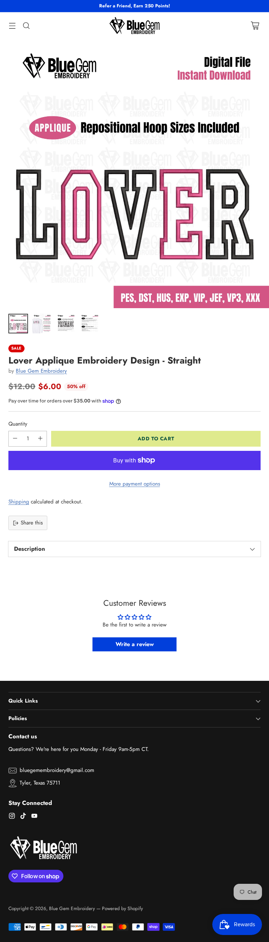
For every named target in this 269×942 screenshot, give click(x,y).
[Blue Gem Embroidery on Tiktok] (23, 817)
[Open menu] (12, 26)
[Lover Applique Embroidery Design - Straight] (134, 173)
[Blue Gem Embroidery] (134, 26)
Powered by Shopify (122, 908)
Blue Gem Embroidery (41, 371)
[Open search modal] (26, 26)
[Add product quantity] (40, 438)
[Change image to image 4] (89, 323)
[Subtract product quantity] (15, 438)
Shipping (18, 502)
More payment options (134, 484)
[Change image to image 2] (42, 323)
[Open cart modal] (255, 26)
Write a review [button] (135, 644)
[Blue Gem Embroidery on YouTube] (34, 817)
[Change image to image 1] (18, 323)
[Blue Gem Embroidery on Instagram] (12, 817)
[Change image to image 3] (66, 323)
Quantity (17, 424)
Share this (32, 523)
